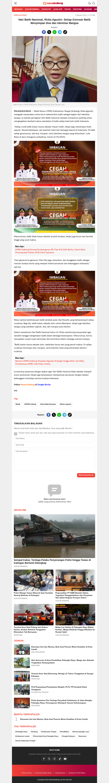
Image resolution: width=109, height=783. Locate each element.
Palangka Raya (22, 732)
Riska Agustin (66, 404)
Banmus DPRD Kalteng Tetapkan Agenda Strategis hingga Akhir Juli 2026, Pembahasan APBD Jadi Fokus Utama (49, 362)
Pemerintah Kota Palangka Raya (46, 736)
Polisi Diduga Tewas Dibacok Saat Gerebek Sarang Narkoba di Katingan (33, 594)
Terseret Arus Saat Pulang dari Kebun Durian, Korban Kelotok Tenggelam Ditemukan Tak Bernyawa (31, 629)
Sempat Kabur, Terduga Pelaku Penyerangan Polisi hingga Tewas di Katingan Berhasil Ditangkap (52, 561)
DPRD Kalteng (20, 15)
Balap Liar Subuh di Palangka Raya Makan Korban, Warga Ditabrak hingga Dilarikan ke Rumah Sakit (75, 629)
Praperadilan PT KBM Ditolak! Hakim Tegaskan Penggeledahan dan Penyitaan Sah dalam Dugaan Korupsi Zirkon (74, 595)
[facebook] (44, 759)
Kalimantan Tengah (49, 732)
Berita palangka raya (81, 732)
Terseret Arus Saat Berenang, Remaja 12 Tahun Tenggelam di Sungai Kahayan (62, 675)
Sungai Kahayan (69, 736)
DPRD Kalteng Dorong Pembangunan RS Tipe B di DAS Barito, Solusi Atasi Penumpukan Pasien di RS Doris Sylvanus (50, 251)
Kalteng (35, 732)
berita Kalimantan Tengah (25, 741)
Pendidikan (65, 732)
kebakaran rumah (23, 736)
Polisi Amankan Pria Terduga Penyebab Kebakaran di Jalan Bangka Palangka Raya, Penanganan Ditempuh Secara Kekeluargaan (61, 701)
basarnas (82, 736)
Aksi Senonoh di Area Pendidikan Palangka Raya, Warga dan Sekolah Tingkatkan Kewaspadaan (62, 661)
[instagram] (54, 759)
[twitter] (49, 759)
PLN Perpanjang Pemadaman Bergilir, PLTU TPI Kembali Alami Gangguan (59, 688)
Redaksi (54, 27)
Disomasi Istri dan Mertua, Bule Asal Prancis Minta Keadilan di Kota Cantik (61, 648)
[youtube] (65, 759)
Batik (18, 404)
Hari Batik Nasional (48, 404)
